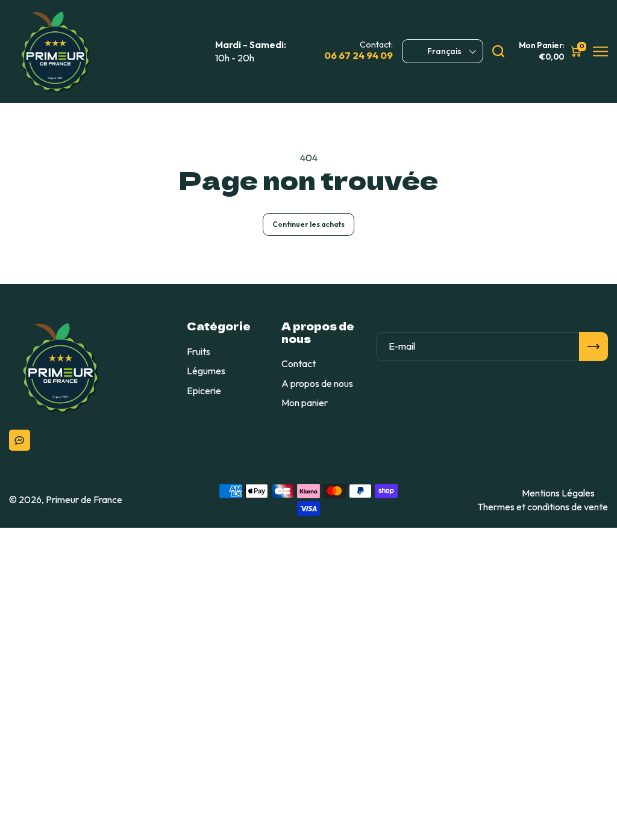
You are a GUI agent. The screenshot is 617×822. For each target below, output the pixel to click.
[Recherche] (498, 51)
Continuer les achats (308, 224)
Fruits (198, 351)
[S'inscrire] (593, 346)
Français (444, 51)
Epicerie (204, 391)
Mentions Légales (558, 493)
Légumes (206, 371)
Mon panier (304, 403)
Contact (298, 363)
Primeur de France (84, 499)
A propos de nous (317, 383)
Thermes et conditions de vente (542, 507)
